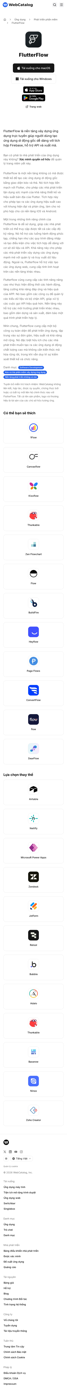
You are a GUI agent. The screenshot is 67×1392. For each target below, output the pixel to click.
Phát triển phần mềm (45, 19)
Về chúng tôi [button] (11, 1320)
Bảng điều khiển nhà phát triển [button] (21, 1250)
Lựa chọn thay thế (18, 775)
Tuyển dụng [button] (10, 1325)
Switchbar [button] (9, 1203)
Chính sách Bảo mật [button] (15, 1351)
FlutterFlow (18, 22)
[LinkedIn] (10, 1151)
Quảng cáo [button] (10, 1267)
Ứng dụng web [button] (12, 1197)
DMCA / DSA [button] (11, 1378)
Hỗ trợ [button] (7, 1288)
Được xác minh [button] (12, 1256)
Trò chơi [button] (8, 1229)
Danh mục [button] (9, 1235)
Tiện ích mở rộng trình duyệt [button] (20, 1192)
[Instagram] (21, 1151)
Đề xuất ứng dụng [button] (14, 1261)
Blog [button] (6, 1293)
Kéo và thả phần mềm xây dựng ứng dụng (25, 372)
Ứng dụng (20, 19)
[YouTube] (15, 1151)
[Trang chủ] (18, 4)
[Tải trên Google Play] (33, 97)
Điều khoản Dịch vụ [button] (15, 1372)
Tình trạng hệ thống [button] (15, 1304)
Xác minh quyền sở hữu (34, 159)
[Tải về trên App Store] (33, 89)
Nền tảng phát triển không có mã (21, 377)
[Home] (4, 19)
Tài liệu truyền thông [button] (15, 1330)
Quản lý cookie (10, 1166)
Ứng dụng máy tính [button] (14, 1187)
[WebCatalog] (6, 1142)
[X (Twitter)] (4, 1151)
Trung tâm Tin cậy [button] (14, 1346)
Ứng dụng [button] (9, 1224)
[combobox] (21, 1158)
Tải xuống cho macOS (35, 68)
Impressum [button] (10, 1383)
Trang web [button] (35, 106)
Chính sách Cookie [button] (14, 1357)
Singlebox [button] (9, 1208)
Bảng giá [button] (9, 1282)
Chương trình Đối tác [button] (15, 1299)
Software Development (31, 367)
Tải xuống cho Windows (36, 79)
